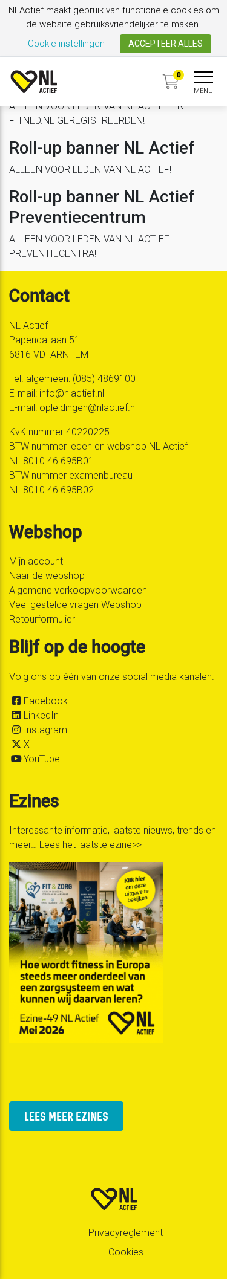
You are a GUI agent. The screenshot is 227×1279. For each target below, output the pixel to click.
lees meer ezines (66, 1116)
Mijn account (36, 561)
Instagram (45, 730)
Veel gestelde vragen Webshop (75, 604)
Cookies (125, 1252)
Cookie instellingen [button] (66, 43)
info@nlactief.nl (71, 393)
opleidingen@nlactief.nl (88, 407)
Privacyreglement (125, 1233)
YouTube (42, 759)
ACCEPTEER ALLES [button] (165, 43)
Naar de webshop (47, 575)
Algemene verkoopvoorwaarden (78, 590)
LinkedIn (41, 715)
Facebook (46, 701)
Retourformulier (42, 619)
